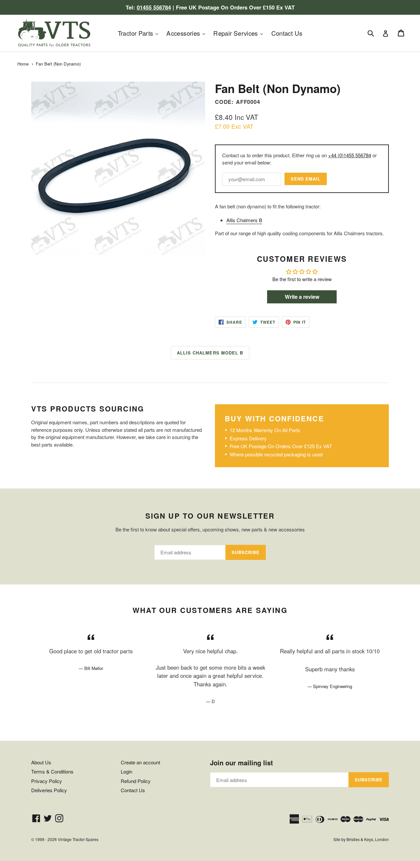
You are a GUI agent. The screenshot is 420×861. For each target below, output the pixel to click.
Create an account (140, 762)
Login (126, 771)
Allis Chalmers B (244, 220)
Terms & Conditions (52, 771)
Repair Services (239, 32)
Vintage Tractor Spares (78, 839)
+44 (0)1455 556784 (349, 155)
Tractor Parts (139, 32)
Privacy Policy (46, 780)
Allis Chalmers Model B (210, 353)
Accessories (187, 32)
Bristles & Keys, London (367, 839)
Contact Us (287, 33)
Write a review (302, 296)
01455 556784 (154, 7)
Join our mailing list (241, 763)
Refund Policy (136, 780)
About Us (41, 762)
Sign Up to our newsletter (210, 515)
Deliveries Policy (49, 790)
